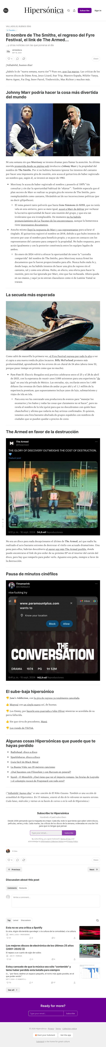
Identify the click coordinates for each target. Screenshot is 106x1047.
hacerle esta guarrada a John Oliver (46, 711)
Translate (12, 30)
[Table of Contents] (3, 523)
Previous (16, 869)
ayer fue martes (70, 72)
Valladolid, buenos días (18, 26)
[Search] (68, 10)
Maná (44, 722)
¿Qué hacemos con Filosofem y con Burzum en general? (41, 772)
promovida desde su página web (31, 166)
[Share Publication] (74, 10)
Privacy (51, 1028)
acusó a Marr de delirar (71, 209)
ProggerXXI (25, 934)
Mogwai (14, 705)
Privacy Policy (72, 841)
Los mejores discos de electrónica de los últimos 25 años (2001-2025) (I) (40, 947)
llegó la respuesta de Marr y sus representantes (52, 230)
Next (92, 869)
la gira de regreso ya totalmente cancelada (56, 698)
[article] (53, 933)
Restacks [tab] (23, 888)
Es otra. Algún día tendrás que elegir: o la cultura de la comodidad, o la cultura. (41, 931)
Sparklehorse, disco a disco (25, 757)
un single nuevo (32, 705)
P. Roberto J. (21, 979)
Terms (58, 1028)
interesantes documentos (34, 225)
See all (11, 990)
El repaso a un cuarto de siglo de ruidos (23, 952)
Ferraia (19, 956)
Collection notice (69, 1028)
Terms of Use (65, 839)
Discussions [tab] (26, 920)
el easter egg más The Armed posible (66, 549)
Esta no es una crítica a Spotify (24, 927)
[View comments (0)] (17, 58)
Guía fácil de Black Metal (24, 762)
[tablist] (17, 888)
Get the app (65, 1035)
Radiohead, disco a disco (24, 752)
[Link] (2, 95)
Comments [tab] (12, 888)
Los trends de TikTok (21, 728)
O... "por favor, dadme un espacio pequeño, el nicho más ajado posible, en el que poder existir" (40, 974)
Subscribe (84, 10)
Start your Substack (46, 1035)
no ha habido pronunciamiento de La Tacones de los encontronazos (48, 219)
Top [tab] (8, 920)
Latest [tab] (15, 920)
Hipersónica (17, 50)
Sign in (98, 10)
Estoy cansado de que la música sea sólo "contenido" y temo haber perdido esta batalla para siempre (38, 968)
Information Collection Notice (52, 841)
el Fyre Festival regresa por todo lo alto (70, 356)
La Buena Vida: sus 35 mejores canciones (33, 767)
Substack (40, 1041)
